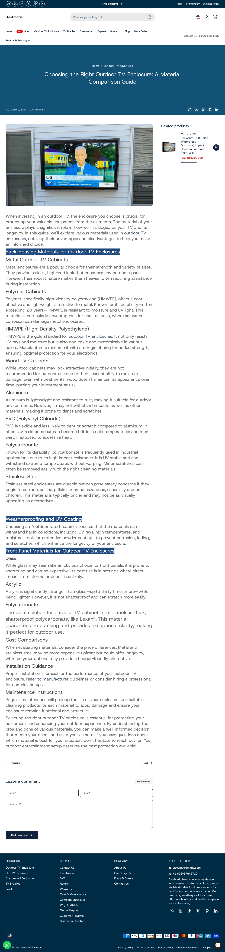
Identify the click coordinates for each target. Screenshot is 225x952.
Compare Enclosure (72, 900)
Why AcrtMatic (69, 905)
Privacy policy (125, 947)
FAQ (62, 878)
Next (145, 762)
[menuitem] (31, 868)
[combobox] (106, 17)
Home (95, 66)
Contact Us (67, 867)
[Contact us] (7, 945)
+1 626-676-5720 (208, 35)
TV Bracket (13, 883)
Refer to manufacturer (47, 679)
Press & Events (123, 878)
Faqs (179, 3)
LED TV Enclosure (17, 873)
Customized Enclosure (20, 878)
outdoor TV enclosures (90, 336)
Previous (15, 762)
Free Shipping (110, 3)
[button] (198, 17)
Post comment (19, 835)
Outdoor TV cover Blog (118, 66)
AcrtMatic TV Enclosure (29, 947)
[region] (112, 4)
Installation (67, 873)
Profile (9, 889)
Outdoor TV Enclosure (20, 867)
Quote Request (70, 910)
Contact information (187, 947)
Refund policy (165, 947)
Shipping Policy (210, 3)
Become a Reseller (72, 921)
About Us (120, 867)
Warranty (66, 889)
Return (64, 883)
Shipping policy (210, 947)
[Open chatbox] (218, 945)
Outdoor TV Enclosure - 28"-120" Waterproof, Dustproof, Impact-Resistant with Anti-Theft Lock (195, 143)
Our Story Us (122, 873)
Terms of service (145, 947)
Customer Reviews (72, 916)
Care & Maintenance (73, 894)
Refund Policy (192, 3)
